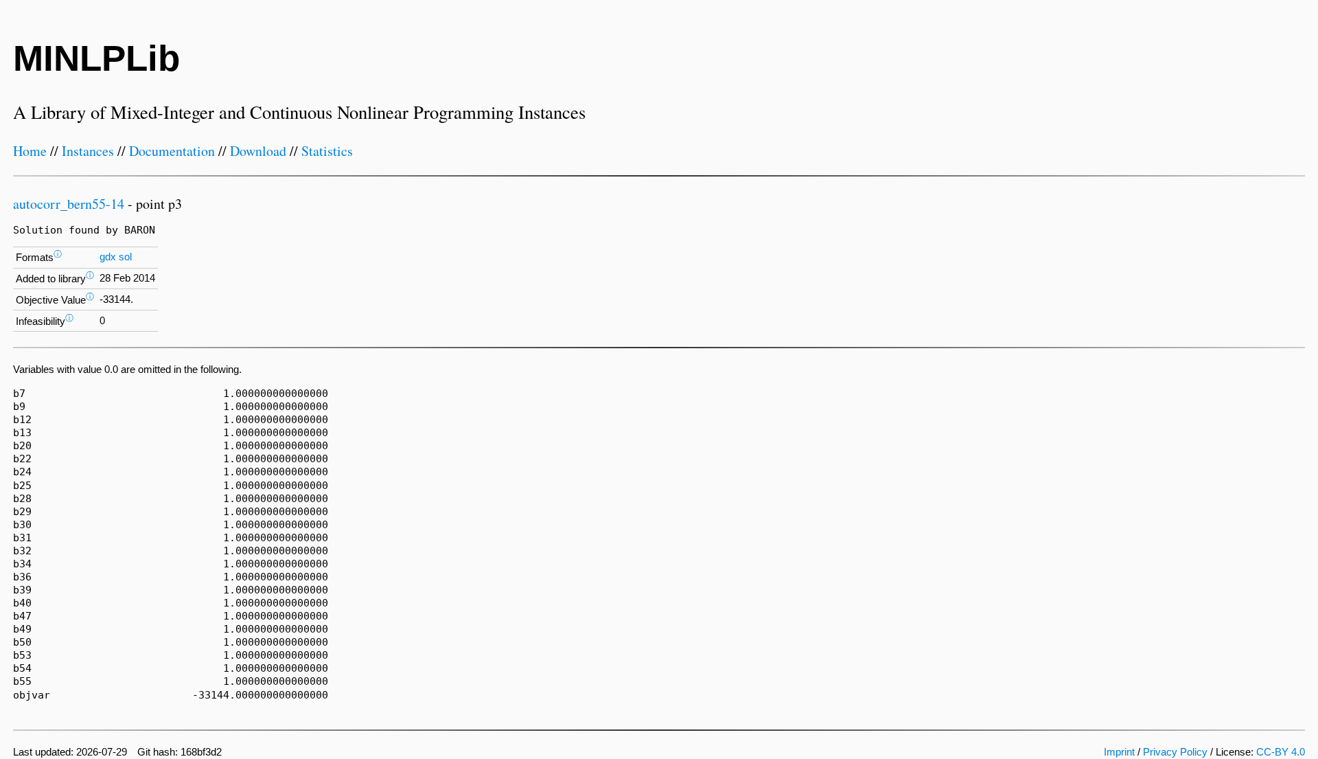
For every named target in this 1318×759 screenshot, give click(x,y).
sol (125, 256)
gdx (108, 256)
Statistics (327, 150)
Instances (88, 150)
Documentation (172, 150)
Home (30, 150)
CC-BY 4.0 (1280, 752)
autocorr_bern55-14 (68, 203)
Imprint (1119, 752)
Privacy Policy (1175, 752)
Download (258, 150)
